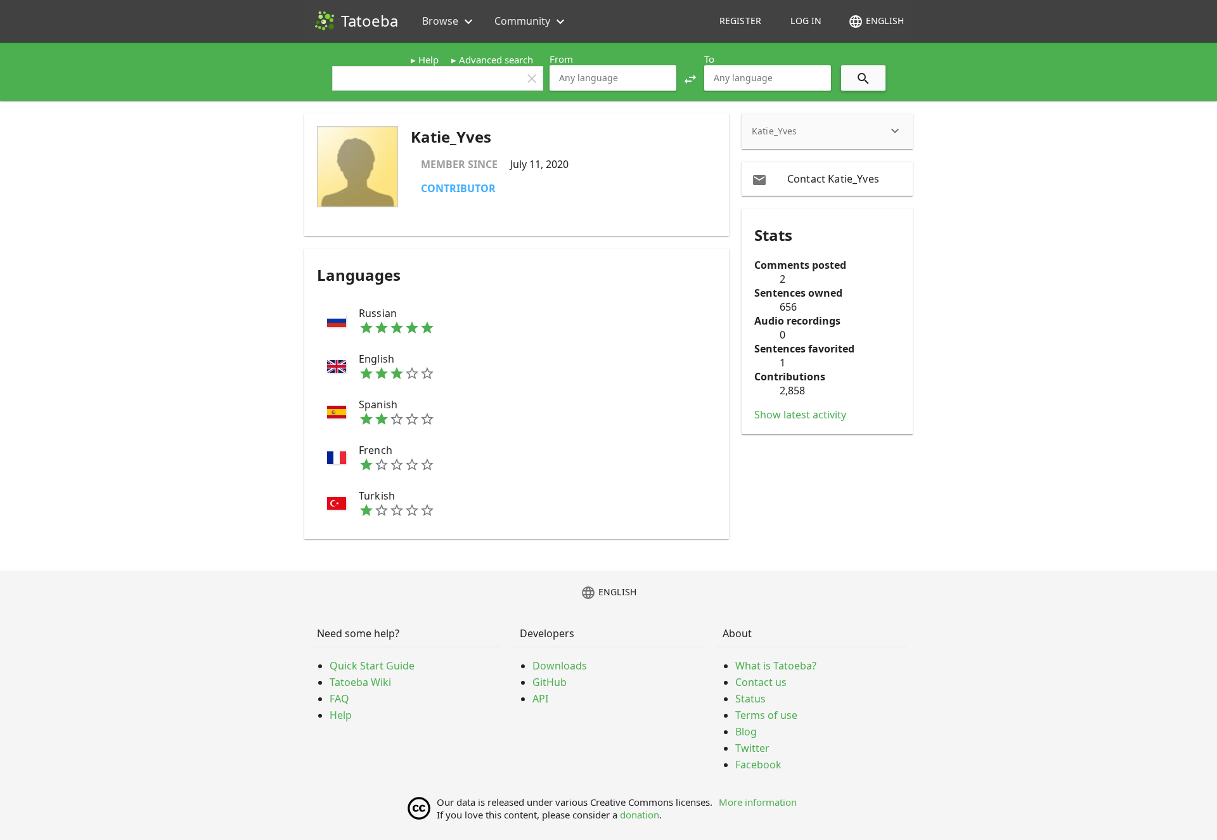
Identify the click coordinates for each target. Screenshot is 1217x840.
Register (740, 21)
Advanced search (496, 59)
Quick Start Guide (372, 666)
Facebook (758, 765)
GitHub (549, 682)
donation (639, 814)
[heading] (827, 131)
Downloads (559, 666)
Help (428, 59)
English (876, 21)
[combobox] (613, 78)
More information (758, 802)
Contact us (761, 682)
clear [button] (531, 78)
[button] (690, 78)
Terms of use (766, 715)
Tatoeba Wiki (360, 682)
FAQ (339, 699)
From (561, 59)
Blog (746, 732)
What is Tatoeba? (775, 666)
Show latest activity (800, 415)
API (540, 699)
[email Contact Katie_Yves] (827, 178)
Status (750, 699)
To (709, 59)
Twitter (752, 748)
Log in (805, 21)
